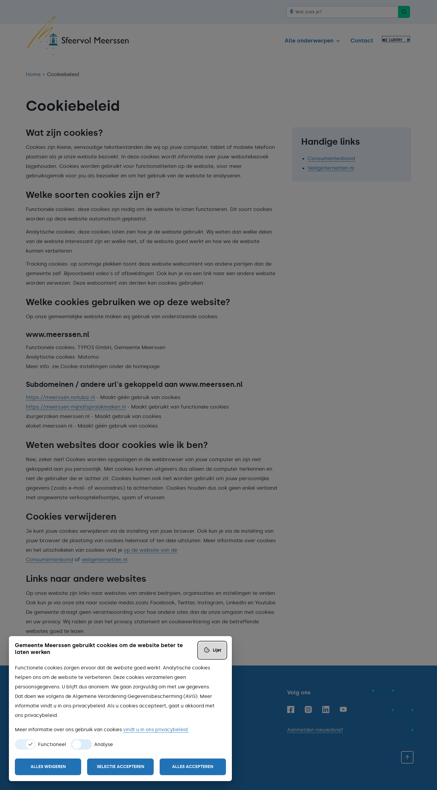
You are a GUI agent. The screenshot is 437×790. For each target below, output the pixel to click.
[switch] (25, 744)
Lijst (217, 650)
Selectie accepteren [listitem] (120, 766)
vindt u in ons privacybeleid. (156, 729)
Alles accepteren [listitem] (192, 766)
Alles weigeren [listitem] (48, 766)
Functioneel (52, 744)
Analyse (103, 744)
